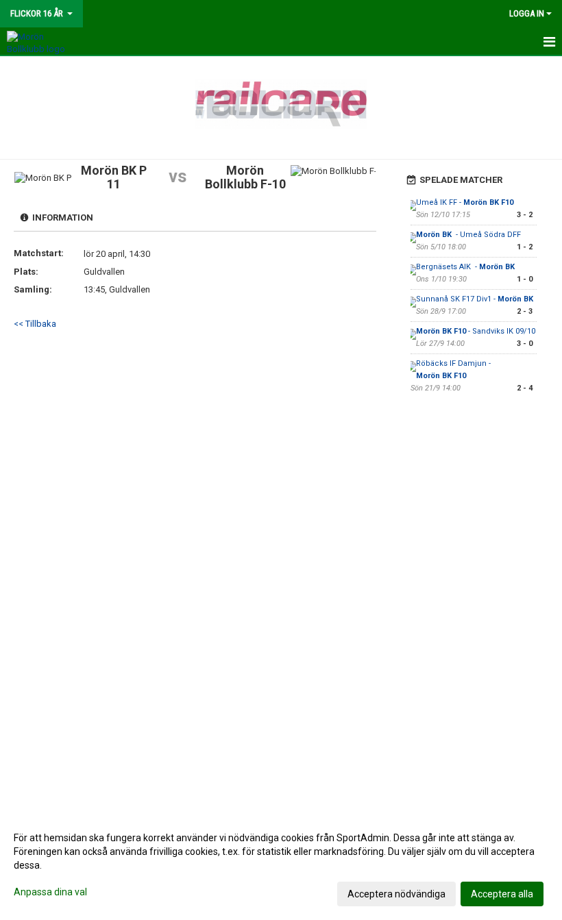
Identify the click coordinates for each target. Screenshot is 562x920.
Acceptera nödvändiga (396, 893)
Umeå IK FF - (464, 202)
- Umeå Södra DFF (469, 234)
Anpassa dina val (50, 891)
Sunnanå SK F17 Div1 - (475, 299)
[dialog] (281, 865)
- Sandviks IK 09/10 (475, 331)
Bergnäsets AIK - (466, 266)
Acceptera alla (502, 893)
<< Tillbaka (35, 324)
